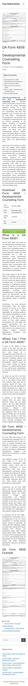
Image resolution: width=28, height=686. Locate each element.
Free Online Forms (11, 4)
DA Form (7, 621)
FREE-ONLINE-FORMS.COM (11, 97)
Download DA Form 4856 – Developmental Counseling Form (13, 80)
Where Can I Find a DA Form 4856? (12, 86)
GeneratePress (14, 683)
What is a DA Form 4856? (11, 83)
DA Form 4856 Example (11, 93)
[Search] (23, 640)
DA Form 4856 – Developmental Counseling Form (14, 90)
